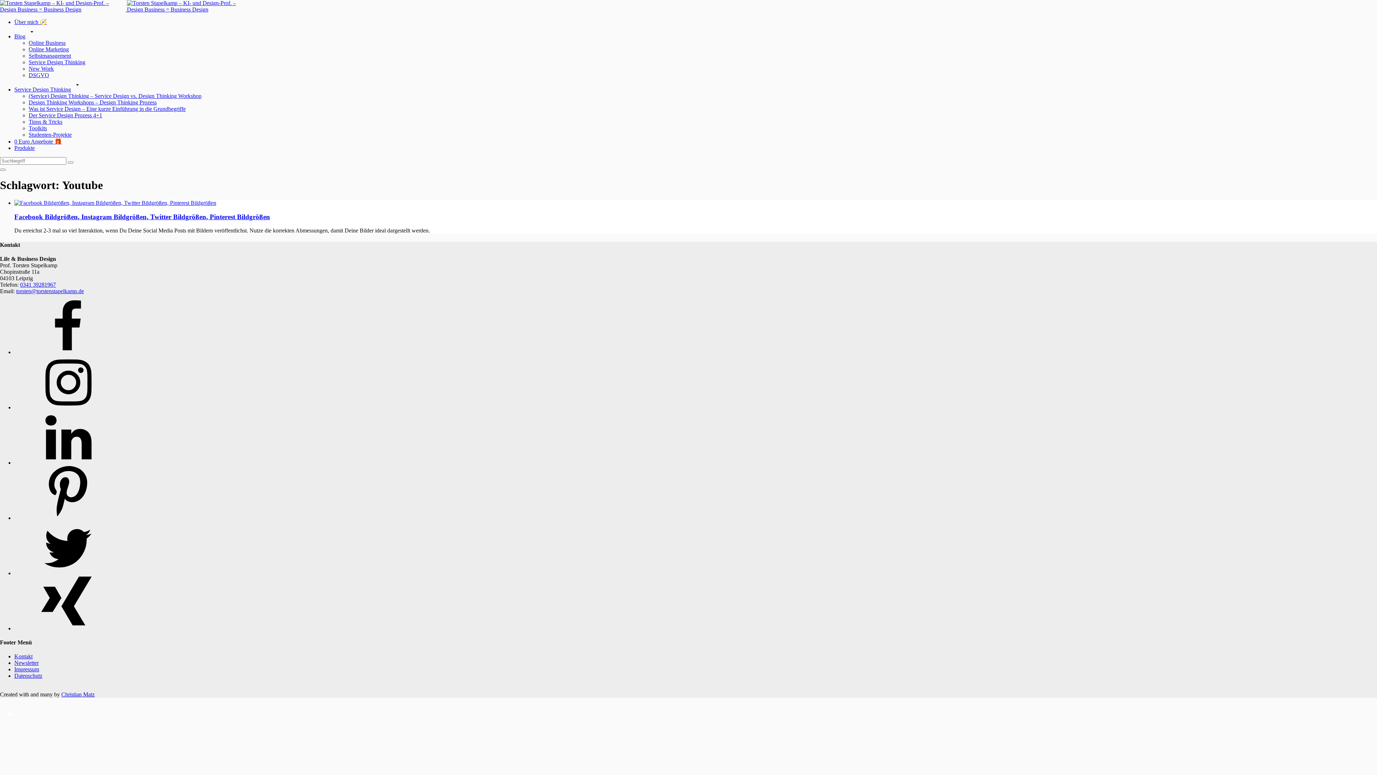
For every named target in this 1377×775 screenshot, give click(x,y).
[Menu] (3, 170)
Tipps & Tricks (45, 122)
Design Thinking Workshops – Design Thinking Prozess (93, 102)
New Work (41, 69)
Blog (19, 36)
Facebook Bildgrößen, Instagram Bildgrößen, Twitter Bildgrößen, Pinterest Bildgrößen (142, 217)
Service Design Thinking (57, 62)
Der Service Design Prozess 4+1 (65, 115)
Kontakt (23, 656)
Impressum (26, 669)
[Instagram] (68, 407)
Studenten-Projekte (50, 135)
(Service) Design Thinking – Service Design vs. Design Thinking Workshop (115, 96)
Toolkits (38, 128)
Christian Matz (78, 694)
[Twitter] (68, 573)
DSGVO (39, 75)
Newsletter (26, 663)
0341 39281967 (38, 285)
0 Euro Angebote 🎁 (38, 141)
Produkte (24, 148)
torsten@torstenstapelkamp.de (50, 291)
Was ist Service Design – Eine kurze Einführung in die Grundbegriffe (107, 109)
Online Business (47, 43)
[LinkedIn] (68, 463)
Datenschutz (28, 676)
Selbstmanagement (50, 56)
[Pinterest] (68, 518)
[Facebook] (68, 352)
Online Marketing (49, 49)
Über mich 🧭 (30, 22)
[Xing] (68, 628)
